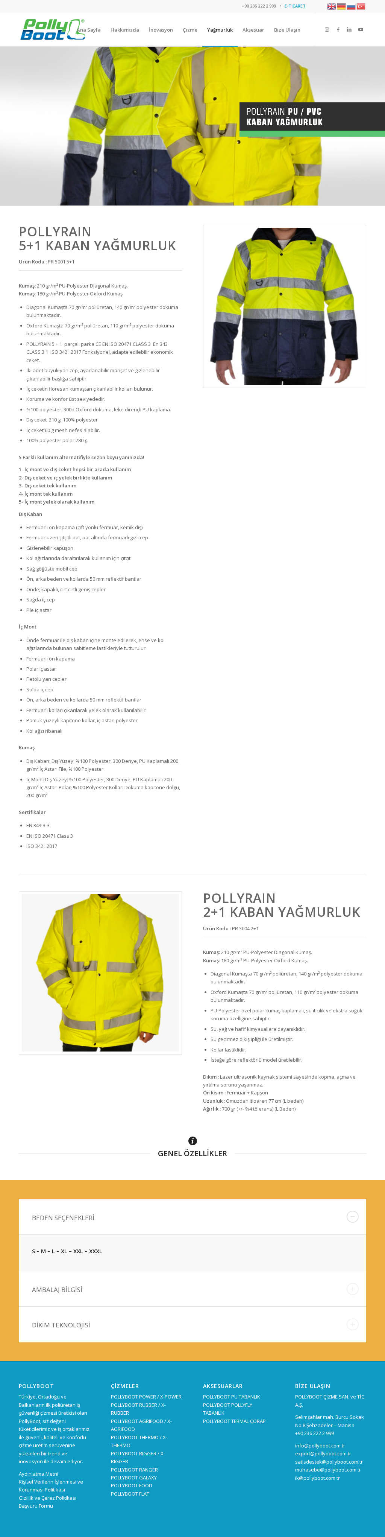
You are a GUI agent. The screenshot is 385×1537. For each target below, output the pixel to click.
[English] (332, 6)
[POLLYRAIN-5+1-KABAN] (284, 306)
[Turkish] (361, 6)
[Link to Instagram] (326, 29)
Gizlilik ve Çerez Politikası (47, 1497)
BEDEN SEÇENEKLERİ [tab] (63, 1217)
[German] (342, 6)
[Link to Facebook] (338, 29)
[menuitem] (89, 29)
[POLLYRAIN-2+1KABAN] (100, 973)
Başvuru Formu (36, 1505)
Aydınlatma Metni (38, 1473)
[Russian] (351, 6)
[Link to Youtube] (360, 29)
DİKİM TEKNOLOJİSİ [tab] (61, 1325)
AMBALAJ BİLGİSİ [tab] (57, 1289)
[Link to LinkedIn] (349, 29)
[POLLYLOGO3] (52, 29)
